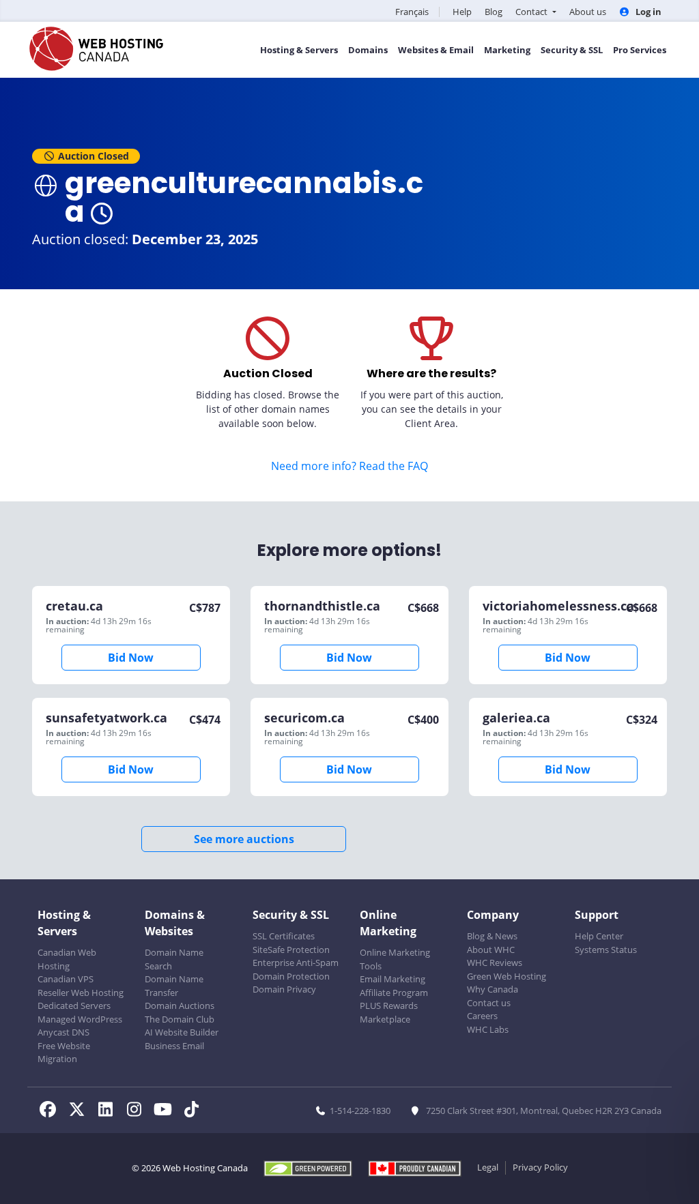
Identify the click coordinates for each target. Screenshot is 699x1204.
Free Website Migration (64, 1053)
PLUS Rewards (389, 1005)
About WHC (491, 949)
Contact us (489, 1003)
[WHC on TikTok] (194, 1111)
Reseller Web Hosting (81, 992)
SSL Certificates (284, 936)
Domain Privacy (284, 989)
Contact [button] (532, 11)
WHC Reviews (494, 962)
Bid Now (131, 657)
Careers (482, 1016)
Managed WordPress (80, 1019)
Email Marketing (392, 979)
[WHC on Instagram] (138, 1111)
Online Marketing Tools (395, 959)
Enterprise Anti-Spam (296, 962)
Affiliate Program (394, 992)
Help (462, 11)
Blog (493, 11)
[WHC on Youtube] (166, 1111)
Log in (647, 11)
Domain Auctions (179, 1005)
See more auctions (244, 839)
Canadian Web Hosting (67, 959)
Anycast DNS (63, 1032)
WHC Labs (488, 1029)
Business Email (174, 1046)
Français (412, 11)
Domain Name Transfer (174, 986)
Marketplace (385, 1019)
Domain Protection (291, 976)
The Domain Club (179, 1019)
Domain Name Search (174, 959)
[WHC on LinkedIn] (109, 1111)
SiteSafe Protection (291, 949)
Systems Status (606, 949)
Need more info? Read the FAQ (349, 465)
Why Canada (492, 989)
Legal (487, 1167)
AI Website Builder (181, 1032)
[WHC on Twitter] (80, 1111)
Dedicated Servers (74, 1005)
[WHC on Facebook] (52, 1111)
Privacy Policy (540, 1167)
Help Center (599, 936)
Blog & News (492, 936)
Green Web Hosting (506, 976)
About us (587, 11)
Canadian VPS (66, 979)
